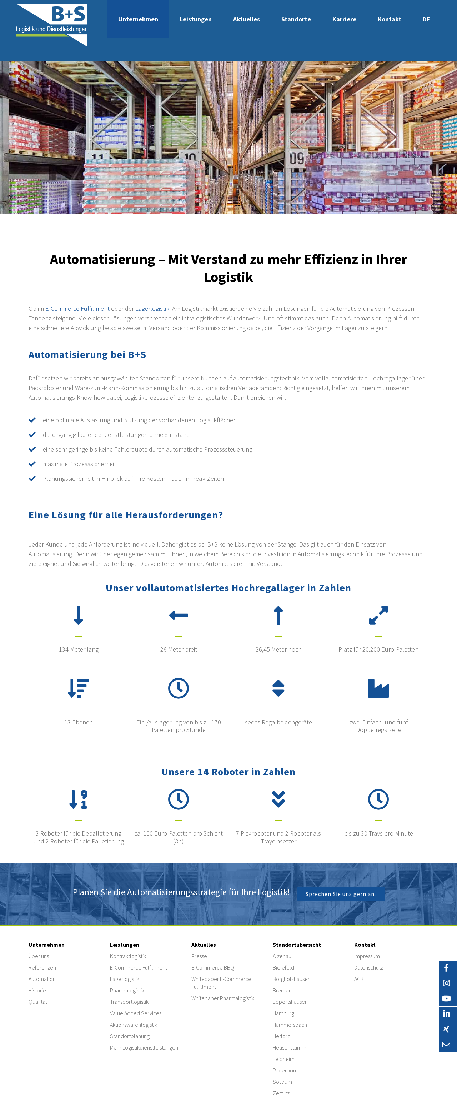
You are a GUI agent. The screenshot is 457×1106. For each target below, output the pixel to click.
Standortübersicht (297, 944)
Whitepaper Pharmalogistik (222, 998)
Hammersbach (290, 1024)
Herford (282, 1036)
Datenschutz (368, 967)
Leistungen (196, 19)
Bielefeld (283, 967)
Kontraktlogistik (128, 956)
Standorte (296, 19)
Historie (37, 990)
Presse (199, 956)
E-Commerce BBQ (212, 967)
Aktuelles (246, 19)
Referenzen (42, 967)
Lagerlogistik (152, 308)
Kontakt (389, 19)
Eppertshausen (290, 1001)
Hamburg (283, 1013)
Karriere (344, 19)
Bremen (282, 990)
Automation (42, 978)
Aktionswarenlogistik (133, 1024)
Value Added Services (135, 1013)
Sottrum (282, 1081)
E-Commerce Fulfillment (77, 308)
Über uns (39, 956)
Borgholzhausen (292, 978)
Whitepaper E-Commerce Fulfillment (221, 982)
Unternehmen (138, 19)
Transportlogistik (129, 1001)
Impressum (367, 956)
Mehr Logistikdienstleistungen (144, 1047)
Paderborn (285, 1070)
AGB (359, 978)
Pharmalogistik (127, 990)
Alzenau (282, 956)
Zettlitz (281, 1093)
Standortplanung (130, 1036)
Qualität (38, 1001)
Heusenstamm (289, 1047)
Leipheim (284, 1058)
